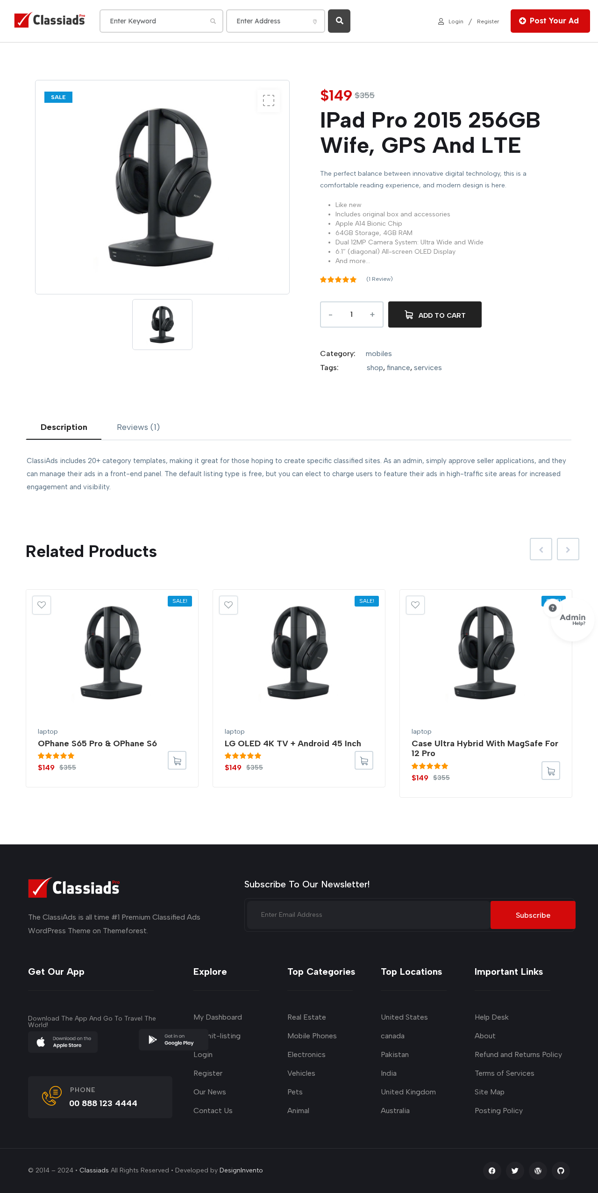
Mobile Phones (312, 1035)
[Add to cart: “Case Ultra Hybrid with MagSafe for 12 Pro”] (550, 770)
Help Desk (492, 1017)
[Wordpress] (538, 1171)
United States (404, 1017)
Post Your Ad (554, 20)
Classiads (94, 1170)
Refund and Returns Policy (518, 1054)
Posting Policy (499, 1110)
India (389, 1073)
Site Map (490, 1091)
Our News (209, 1091)
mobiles (379, 353)
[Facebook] (492, 1171)
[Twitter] (515, 1171)
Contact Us (213, 1110)
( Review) (379, 279)
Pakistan (395, 1054)
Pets (295, 1091)
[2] (268, 101)
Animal (298, 1110)
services (428, 367)
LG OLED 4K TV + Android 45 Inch (293, 743)
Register (488, 21)
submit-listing (217, 1035)
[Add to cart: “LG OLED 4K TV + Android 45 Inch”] (364, 760)
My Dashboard (217, 1017)
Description (64, 427)
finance (398, 367)
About (485, 1035)
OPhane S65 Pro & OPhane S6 (97, 743)
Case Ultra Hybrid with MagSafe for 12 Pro (485, 748)
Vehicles (301, 1073)
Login (455, 21)
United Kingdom (408, 1091)
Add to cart (442, 316)
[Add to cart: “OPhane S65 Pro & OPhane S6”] (177, 760)
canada (393, 1035)
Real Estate (306, 1017)
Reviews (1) (138, 427)
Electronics (306, 1054)
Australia (395, 1110)
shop (375, 367)
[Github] (561, 1171)
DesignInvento (241, 1170)
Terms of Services (504, 1073)
